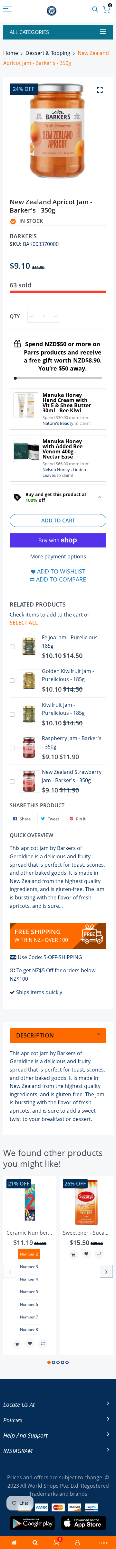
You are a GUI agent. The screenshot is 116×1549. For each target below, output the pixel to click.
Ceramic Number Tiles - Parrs (42, 1232)
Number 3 (29, 1266)
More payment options (58, 556)
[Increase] (56, 316)
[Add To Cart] (17, 1344)
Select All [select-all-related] (24, 622)
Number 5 (29, 1291)
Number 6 (29, 1304)
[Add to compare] (43, 1343)
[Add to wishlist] (30, 1343)
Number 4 (29, 1279)
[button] (49, 1362)
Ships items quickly (39, 992)
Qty (15, 316)
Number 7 (29, 1317)
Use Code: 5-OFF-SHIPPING (50, 957)
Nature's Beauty (58, 423)
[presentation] (9, 1271)
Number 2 (29, 1254)
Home (10, 53)
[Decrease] (32, 316)
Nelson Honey (57, 469)
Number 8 (29, 1329)
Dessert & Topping (47, 53)
